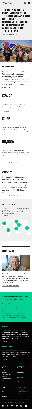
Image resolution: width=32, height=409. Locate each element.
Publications (5, 392)
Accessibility (22, 402)
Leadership (4, 372)
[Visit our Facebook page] (3, 406)
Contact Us (4, 396)
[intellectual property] (22, 388)
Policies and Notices (6, 378)
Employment (5, 394)
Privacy (15, 402)
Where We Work (20, 379)
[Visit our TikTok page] (26, 406)
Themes (18, 381)
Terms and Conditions (7, 402)
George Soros (5, 370)
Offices (3, 380)
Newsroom (4, 389)
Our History (4, 367)
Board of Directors (6, 374)
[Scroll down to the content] (3, 37)
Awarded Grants (20, 372)
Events (3, 387)
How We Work (20, 366)
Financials (4, 376)
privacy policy (22, 317)
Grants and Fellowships (22, 370)
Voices (5, 326)
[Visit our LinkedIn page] (21, 406)
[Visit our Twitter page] (8, 406)
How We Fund (7, 346)
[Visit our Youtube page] (12, 406)
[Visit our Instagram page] (17, 406)
